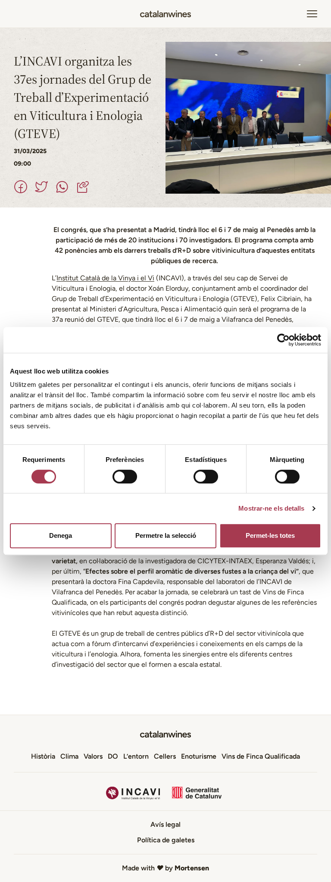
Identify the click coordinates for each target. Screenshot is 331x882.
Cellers (165, 756)
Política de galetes (165, 840)
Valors (93, 756)
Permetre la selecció (165, 535)
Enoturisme (198, 756)
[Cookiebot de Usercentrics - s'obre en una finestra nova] (283, 339)
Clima (69, 756)
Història (43, 756)
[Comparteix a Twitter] (41, 187)
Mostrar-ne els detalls (271, 508)
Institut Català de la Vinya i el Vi (105, 278)
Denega (60, 535)
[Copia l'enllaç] (83, 187)
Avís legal (165, 824)
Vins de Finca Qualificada (261, 756)
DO (113, 756)
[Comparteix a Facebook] (21, 187)
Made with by (165, 868)
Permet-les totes (270, 535)
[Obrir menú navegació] (312, 13)
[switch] (124, 476)
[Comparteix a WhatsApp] (62, 187)
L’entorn (136, 756)
